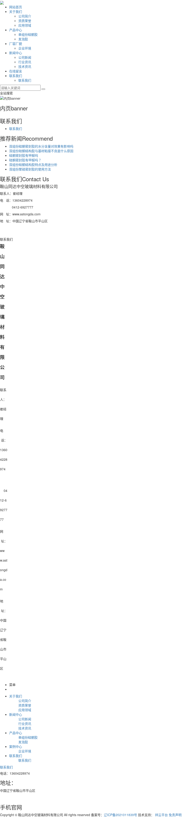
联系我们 (15, 75)
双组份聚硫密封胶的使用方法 (30, 169)
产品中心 (15, 29)
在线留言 (15, 71)
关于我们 (15, 11)
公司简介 (24, 16)
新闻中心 (15, 52)
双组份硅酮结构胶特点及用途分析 (33, 164)
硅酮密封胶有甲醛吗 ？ (25, 160)
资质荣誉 (24, 20)
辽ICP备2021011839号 (120, 814)
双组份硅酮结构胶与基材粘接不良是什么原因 (41, 150)
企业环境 (24, 48)
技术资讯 (24, 66)
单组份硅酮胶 (28, 34)
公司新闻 (24, 57)
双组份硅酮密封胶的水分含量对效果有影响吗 (41, 146)
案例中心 (15, 746)
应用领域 (24, 25)
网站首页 (15, 7)
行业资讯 (24, 62)
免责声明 (175, 814)
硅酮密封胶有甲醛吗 (23, 155)
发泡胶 (23, 39)
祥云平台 (161, 814)
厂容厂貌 (15, 43)
